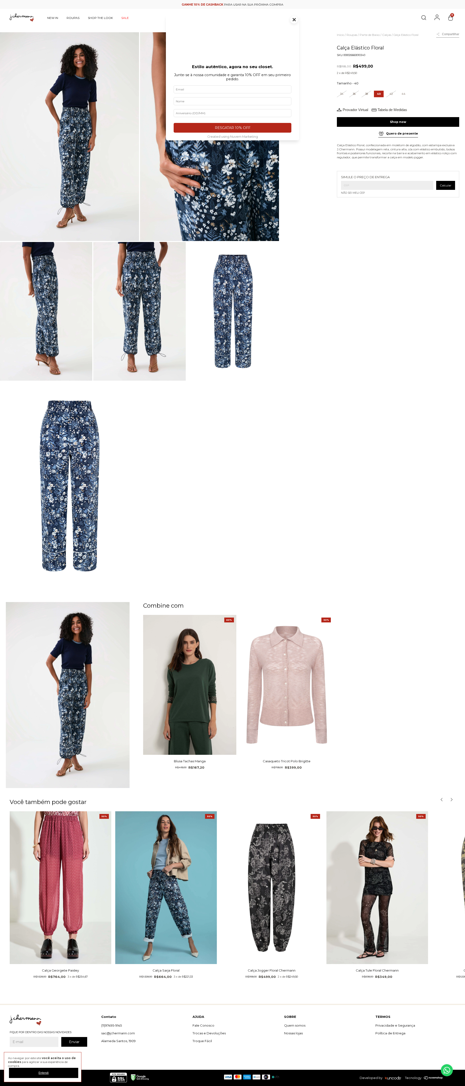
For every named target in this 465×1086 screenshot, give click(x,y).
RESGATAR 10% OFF (232, 128)
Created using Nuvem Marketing (232, 136)
